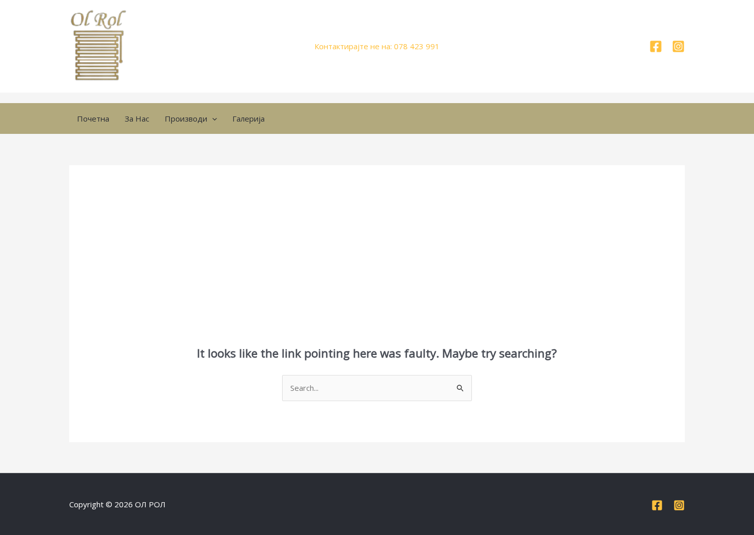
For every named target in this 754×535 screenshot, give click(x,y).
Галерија (248, 118)
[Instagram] (678, 46)
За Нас (137, 118)
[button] (212, 118)
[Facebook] (655, 46)
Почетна (93, 118)
